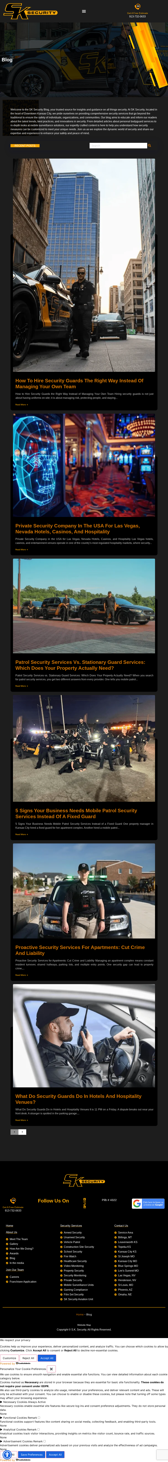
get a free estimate (137, 13)
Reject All (28, 1358)
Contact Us (121, 1225)
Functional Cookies (15, 1417)
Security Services (71, 1225)
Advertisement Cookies (17, 1441)
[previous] (14, 1132)
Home (9, 1225)
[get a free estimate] (137, 7)
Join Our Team (15, 1269)
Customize (9, 1358)
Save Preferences (31, 1454)
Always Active (37, 1402)
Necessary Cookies (15, 1402)
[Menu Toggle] (84, 11)
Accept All (47, 1358)
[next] (22, 1132)
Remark (32, 1417)
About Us (11, 1232)
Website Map (84, 1325)
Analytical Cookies (14, 1429)
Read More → (21, 404)
